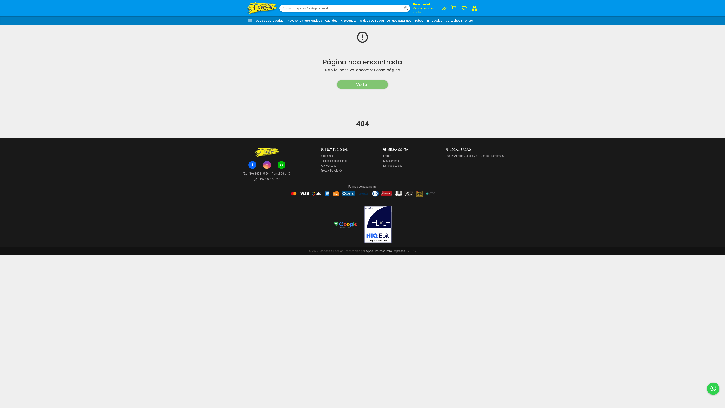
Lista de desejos (392, 165)
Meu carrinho (391, 160)
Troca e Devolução (332, 170)
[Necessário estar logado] (464, 8)
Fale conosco (328, 165)
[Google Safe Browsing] (345, 225)
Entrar (387, 155)
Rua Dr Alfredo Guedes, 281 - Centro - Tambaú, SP (475, 155)
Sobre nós (327, 155)
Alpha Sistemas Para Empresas (385, 251)
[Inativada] (378, 225)
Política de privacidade (334, 160)
